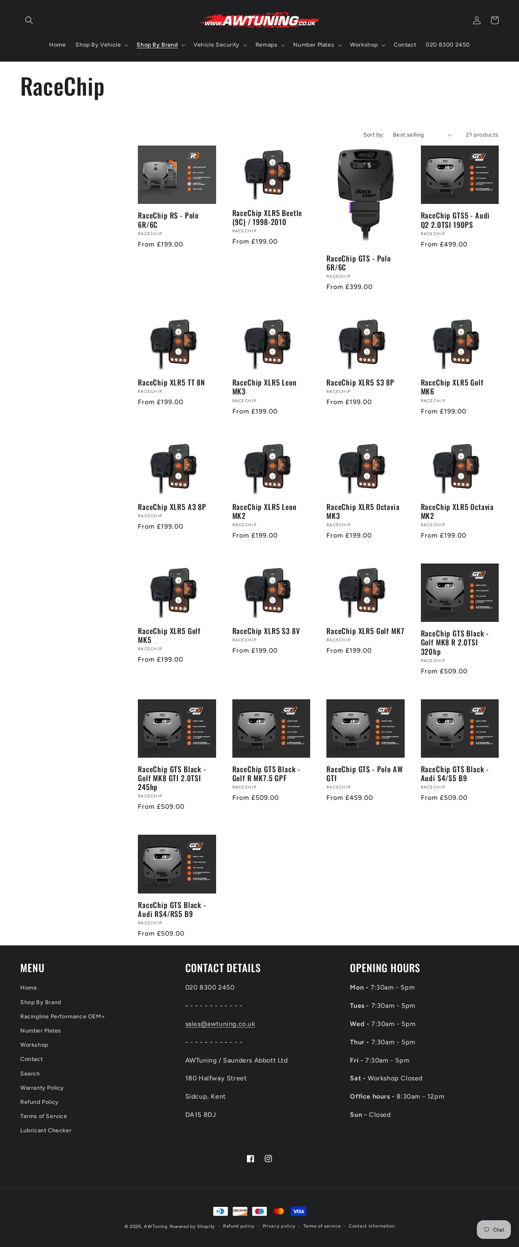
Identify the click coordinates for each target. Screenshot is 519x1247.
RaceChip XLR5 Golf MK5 (169, 635)
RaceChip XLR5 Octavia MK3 (363, 511)
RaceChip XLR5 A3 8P (172, 506)
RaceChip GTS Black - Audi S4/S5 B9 (455, 773)
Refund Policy (39, 1102)
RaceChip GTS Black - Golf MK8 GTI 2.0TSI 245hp (172, 778)
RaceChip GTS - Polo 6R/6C (358, 263)
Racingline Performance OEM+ (62, 1016)
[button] (29, 20)
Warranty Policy (42, 1087)
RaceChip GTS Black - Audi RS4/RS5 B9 (172, 909)
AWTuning (156, 1226)
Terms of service (322, 1226)
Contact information (372, 1226)
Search (30, 1073)
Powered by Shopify (192, 1226)
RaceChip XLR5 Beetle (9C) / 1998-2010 (267, 217)
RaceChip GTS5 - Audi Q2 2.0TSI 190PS (455, 220)
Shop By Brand (40, 1002)
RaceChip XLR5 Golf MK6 (452, 387)
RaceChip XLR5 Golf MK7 (365, 630)
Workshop (34, 1044)
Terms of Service (43, 1116)
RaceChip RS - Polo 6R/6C (168, 220)
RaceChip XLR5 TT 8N (171, 382)
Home (28, 987)
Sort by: (374, 134)
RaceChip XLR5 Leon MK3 (264, 387)
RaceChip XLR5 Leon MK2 (264, 511)
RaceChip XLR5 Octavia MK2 (457, 511)
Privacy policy (279, 1226)
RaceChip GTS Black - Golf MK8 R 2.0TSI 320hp (455, 642)
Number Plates (40, 1030)
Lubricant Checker (45, 1130)
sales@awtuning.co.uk (220, 1024)
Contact (31, 1059)
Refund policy (239, 1226)
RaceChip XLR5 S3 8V (266, 630)
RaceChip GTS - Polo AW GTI (364, 773)
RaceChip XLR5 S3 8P (360, 382)
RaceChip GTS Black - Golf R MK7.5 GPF (266, 773)
